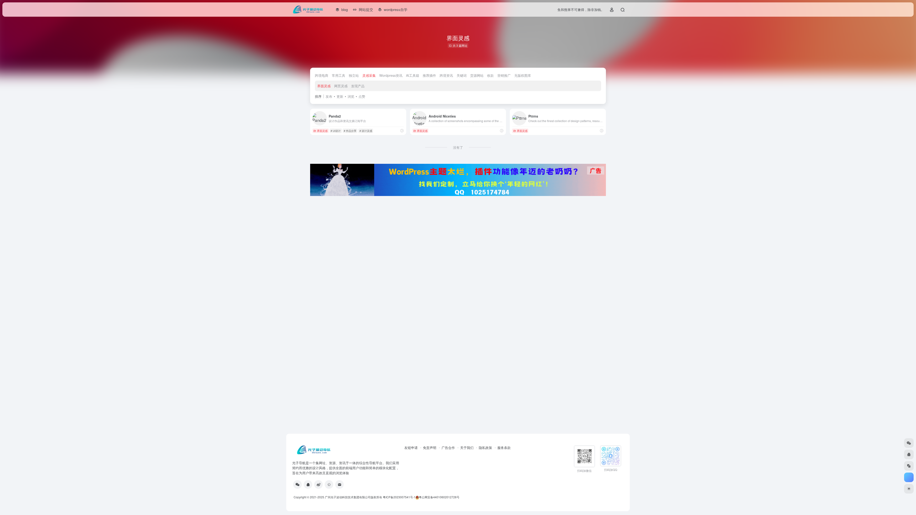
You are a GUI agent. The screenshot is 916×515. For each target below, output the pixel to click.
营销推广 (504, 75)
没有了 (458, 147)
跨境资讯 (446, 75)
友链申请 (411, 447)
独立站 (354, 75)
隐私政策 (485, 447)
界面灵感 (324, 85)
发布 (329, 96)
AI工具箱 (412, 75)
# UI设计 (336, 131)
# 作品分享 (350, 131)
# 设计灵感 (365, 131)
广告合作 (448, 447)
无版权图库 (522, 75)
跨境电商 (321, 75)
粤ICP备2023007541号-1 (399, 497)
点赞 (362, 96)
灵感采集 (369, 75)
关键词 (462, 75)
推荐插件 (429, 75)
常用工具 (338, 75)
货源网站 (477, 75)
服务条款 (504, 447)
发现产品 (357, 85)
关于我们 (467, 447)
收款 (490, 75)
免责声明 (429, 447)
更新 (340, 96)
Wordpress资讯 (390, 75)
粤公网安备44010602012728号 (439, 497)
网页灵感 (341, 85)
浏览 (351, 96)
